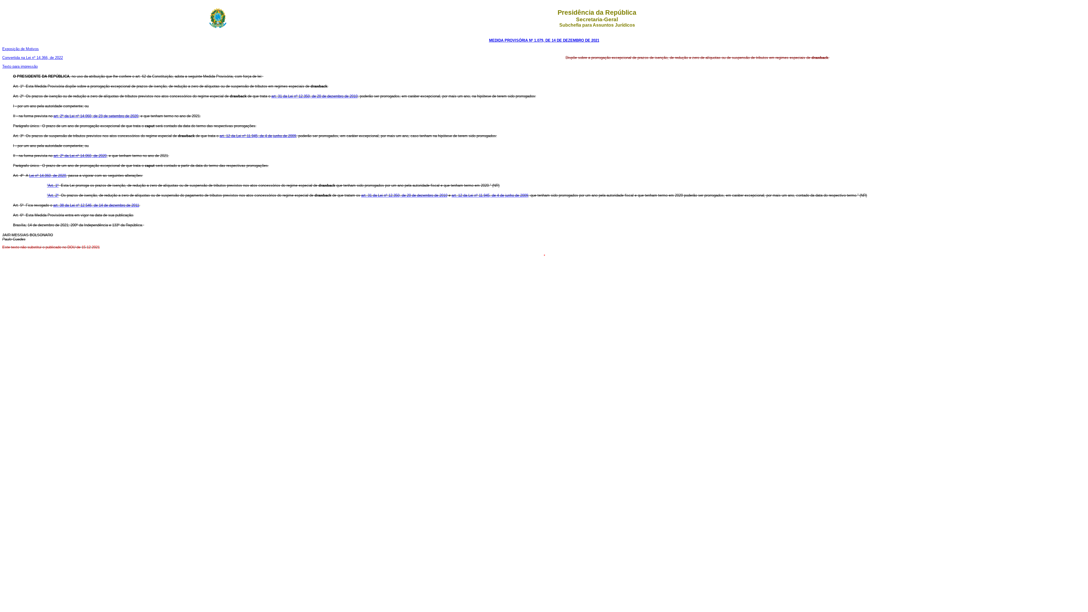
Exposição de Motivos (20, 49)
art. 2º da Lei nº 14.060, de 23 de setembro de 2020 (96, 116)
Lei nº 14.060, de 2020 (47, 175)
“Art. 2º (53, 195)
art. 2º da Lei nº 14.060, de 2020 (80, 156)
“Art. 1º (53, 185)
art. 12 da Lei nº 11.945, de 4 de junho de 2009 (258, 136)
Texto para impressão (20, 66)
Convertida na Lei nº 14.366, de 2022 (32, 58)
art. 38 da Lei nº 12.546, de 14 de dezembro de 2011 (96, 205)
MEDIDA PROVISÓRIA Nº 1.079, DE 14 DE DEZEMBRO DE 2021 (544, 40)
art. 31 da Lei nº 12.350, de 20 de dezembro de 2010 (314, 96)
